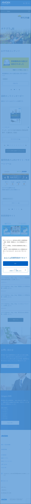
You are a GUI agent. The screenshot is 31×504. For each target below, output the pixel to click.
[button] (15, 263)
